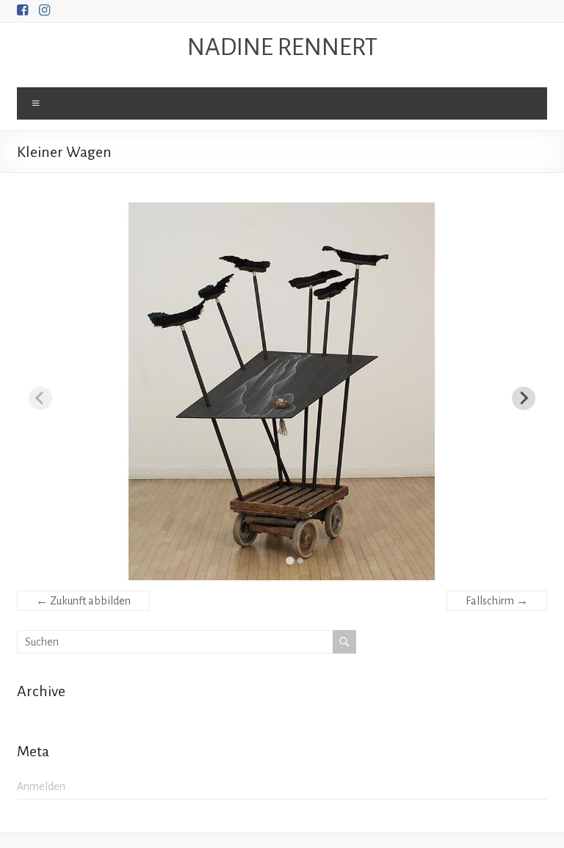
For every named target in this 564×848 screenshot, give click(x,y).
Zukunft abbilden (83, 601)
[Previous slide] (40, 398)
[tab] (290, 560)
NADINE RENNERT (282, 47)
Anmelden (41, 786)
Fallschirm (497, 601)
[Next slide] (523, 398)
